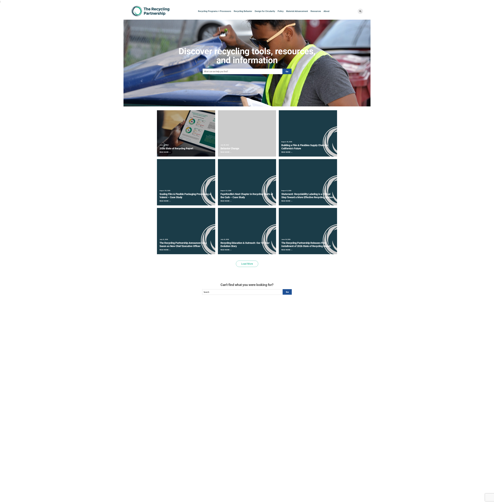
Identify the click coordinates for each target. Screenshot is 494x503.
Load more (247, 263)
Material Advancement (297, 11)
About (326, 11)
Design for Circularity (265, 11)
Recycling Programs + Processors (214, 11)
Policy (281, 11)
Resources (316, 11)
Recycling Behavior (243, 11)
